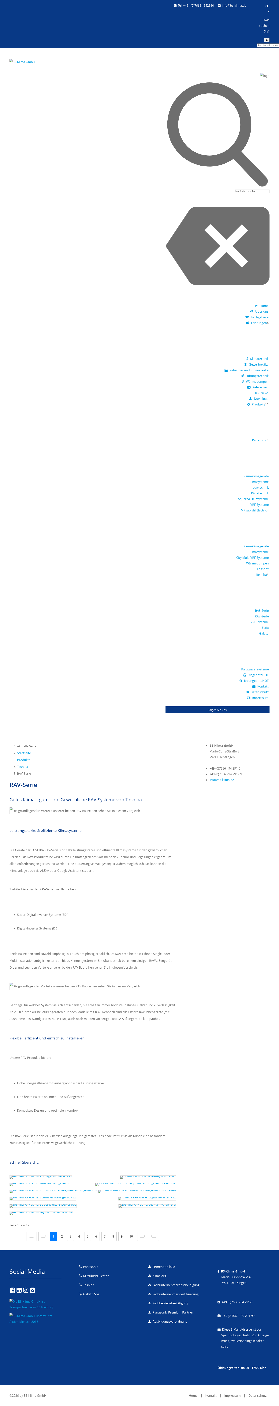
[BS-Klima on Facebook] (12, 1290)
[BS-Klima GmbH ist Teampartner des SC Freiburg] (35, 1307)
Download (261, 399)
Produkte (258, 404)
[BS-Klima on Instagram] (25, 1290)
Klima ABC (160, 1276)
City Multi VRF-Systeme (252, 558)
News (265, 393)
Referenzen (260, 387)
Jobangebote (256, 681)
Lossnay (263, 569)
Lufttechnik (261, 487)
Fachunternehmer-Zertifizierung (176, 1294)
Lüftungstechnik (257, 376)
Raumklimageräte (256, 476)
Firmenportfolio (164, 1267)
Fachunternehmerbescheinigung (176, 1285)
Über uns (262, 311)
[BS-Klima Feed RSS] (32, 1290)
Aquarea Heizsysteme (253, 499)
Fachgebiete (260, 317)
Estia (265, 628)
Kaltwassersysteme (255, 669)
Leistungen (259, 323)
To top (267, 1396)
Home (264, 306)
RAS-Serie (262, 611)
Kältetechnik (260, 493)
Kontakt (263, 686)
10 (131, 1236)
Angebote (258, 675)
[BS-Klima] (22, 62)
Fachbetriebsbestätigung (170, 1303)
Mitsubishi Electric (254, 510)
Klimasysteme (259, 482)
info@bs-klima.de (234, 5)
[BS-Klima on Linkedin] (19, 1290)
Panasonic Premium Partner (173, 1312)
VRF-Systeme (259, 505)
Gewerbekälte (259, 364)
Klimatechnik (259, 359)
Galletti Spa (91, 1294)
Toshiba (261, 575)
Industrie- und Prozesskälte (249, 370)
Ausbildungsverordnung (170, 1321)
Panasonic (259, 440)
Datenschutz (260, 692)
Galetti (264, 633)
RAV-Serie (262, 616)
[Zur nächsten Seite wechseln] (142, 1236)
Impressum (260, 698)
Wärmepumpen (257, 381)
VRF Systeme (260, 622)
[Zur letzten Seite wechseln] (154, 1236)
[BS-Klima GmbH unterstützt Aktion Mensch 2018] (35, 1322)
